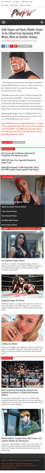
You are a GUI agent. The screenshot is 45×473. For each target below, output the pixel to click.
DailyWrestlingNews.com (14, 41)
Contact (14, 467)
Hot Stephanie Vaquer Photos (13, 260)
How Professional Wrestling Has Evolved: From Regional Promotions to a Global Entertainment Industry (20, 392)
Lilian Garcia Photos (9, 211)
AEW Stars (4, 5)
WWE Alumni (14, 5)
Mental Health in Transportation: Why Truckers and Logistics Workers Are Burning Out (21, 439)
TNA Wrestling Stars (30, 465)
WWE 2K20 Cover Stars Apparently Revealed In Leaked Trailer (18, 161)
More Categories (25, 5)
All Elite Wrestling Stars (8, 465)
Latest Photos (6, 2)
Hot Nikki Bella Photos (10, 220)
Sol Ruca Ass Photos (9, 344)
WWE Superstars (27, 2)
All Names (16, 2)
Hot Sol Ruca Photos (9, 225)
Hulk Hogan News (18, 142)
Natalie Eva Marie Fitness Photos (14, 207)
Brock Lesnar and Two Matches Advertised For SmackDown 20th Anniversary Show (18, 154)
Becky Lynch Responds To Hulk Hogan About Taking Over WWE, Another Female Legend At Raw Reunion (20, 168)
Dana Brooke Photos (9, 216)
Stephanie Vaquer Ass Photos (12, 300)
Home (3, 463)
